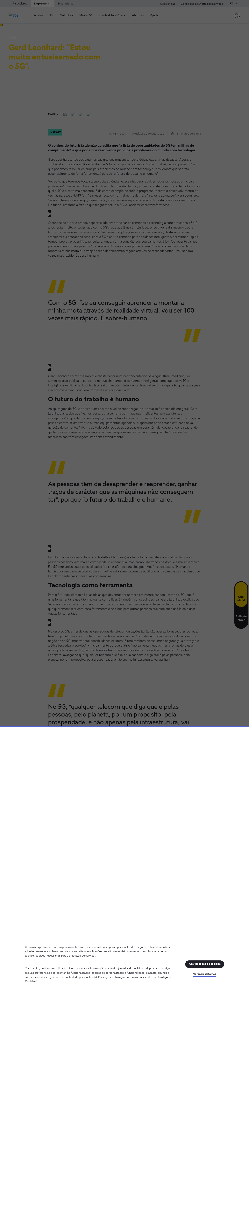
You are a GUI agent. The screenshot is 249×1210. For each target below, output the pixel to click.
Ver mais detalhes (204, 974)
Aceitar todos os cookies (205, 964)
